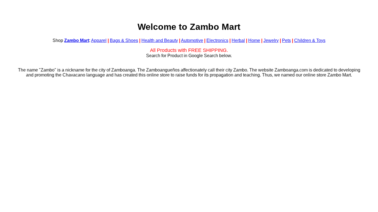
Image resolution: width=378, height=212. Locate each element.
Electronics (217, 40)
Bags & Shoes (124, 40)
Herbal (238, 40)
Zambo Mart (76, 40)
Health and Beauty (159, 40)
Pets (286, 40)
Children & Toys (309, 40)
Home (254, 40)
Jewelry (271, 40)
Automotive (192, 40)
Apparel (99, 40)
